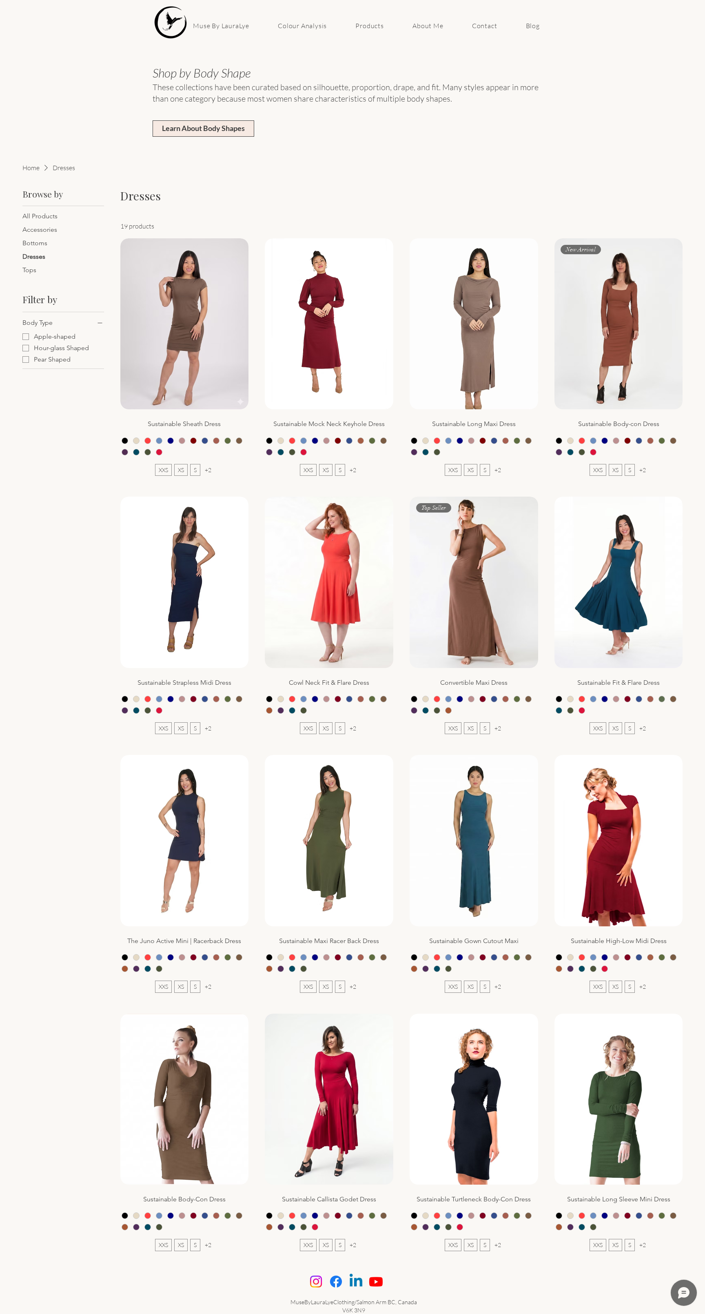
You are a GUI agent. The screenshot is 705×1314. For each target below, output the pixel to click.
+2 (208, 469)
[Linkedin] (356, 1282)
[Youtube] (376, 1282)
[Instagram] (316, 1282)
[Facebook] (336, 1282)
